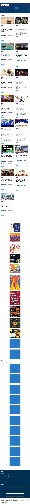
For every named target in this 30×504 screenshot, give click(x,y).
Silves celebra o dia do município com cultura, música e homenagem (20, 180)
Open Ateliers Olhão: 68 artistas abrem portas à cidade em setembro (6, 54)
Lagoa (22, 377)
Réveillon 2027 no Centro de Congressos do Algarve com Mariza (21, 106)
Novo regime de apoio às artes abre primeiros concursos (21, 229)
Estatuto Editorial (5, 11)
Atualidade (4, 8)
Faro (5, 110)
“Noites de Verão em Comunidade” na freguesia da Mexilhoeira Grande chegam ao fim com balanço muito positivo (7, 370)
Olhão (6, 57)
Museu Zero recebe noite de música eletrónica (7, 275)
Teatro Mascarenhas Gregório (10, 350)
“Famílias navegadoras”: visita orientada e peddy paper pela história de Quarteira (6, 252)
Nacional (19, 226)
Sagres (24, 135)
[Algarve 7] (1, 10)
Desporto (23, 8)
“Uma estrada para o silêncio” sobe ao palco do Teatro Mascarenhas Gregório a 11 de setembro (7, 346)
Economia (12, 8)
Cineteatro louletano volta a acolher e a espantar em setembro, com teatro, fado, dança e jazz (21, 204)
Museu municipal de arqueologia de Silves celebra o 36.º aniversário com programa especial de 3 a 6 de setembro (7, 81)
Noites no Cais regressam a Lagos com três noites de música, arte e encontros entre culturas (7, 229)
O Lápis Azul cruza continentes (19, 27)
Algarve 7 (22, 29)
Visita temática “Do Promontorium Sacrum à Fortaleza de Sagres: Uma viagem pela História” (21, 131)
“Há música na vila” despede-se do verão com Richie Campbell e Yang (21, 298)
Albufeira (17, 83)
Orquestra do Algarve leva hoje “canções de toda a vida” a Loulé (6, 322)
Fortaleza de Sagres (22, 135)
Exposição (8, 182)
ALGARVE (8, 8)
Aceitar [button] (6, 502)
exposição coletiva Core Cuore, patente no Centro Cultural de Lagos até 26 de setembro (21, 54)
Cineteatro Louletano (20, 208)
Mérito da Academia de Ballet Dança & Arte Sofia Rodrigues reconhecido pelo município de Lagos (21, 323)
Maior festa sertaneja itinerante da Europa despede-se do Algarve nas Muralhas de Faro (7, 106)
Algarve (24, 29)
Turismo (20, 8)
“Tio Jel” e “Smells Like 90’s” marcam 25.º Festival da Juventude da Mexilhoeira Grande (6, 131)
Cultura (16, 8)
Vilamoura (23, 109)
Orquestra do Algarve (9, 326)
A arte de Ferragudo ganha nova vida (21, 156)
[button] (9, 8)
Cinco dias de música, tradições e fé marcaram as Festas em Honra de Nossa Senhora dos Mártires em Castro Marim (7, 299)
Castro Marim (5, 304)
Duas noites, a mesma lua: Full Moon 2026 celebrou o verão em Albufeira (21, 80)
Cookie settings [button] (3, 502)
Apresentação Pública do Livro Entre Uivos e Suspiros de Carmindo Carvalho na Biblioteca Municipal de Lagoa (7, 29)
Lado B (20, 255)
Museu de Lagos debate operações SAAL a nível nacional (21, 276)
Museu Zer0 (6, 278)
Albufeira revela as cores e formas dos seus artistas (6, 180)
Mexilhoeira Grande (7, 135)
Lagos (6, 233)
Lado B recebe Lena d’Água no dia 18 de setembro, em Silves (21, 252)
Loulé (24, 208)
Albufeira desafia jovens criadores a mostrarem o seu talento (6, 156)
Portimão (11, 135)
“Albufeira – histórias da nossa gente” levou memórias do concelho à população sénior (6, 204)
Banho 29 (19, 349)
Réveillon (20, 109)
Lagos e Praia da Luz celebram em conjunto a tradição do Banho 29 (21, 346)
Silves (21, 255)
